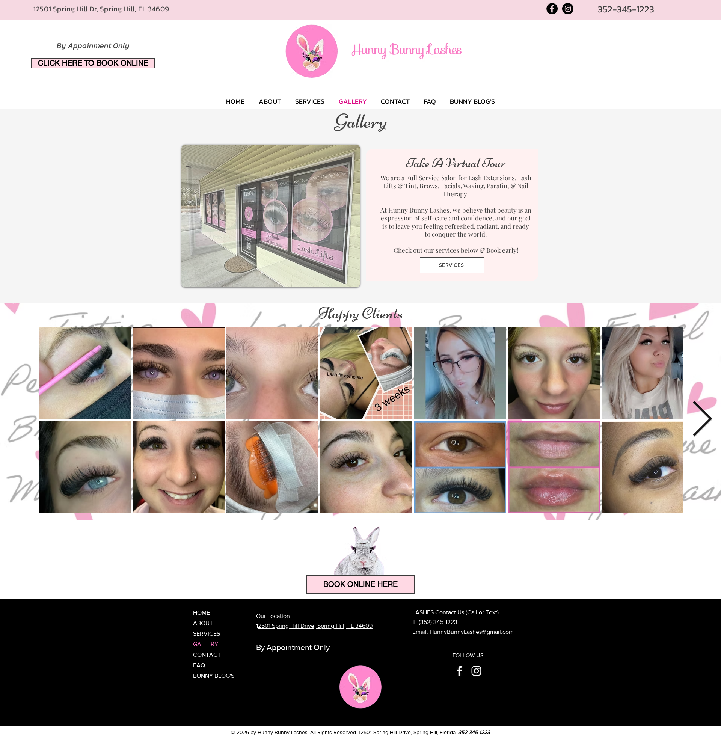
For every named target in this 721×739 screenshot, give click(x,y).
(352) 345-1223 (438, 622)
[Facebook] (552, 8)
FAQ (199, 665)
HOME (201, 612)
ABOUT (203, 623)
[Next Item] (702, 420)
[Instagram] (567, 8)
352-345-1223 (474, 732)
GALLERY (205, 644)
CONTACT (207, 655)
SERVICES (206, 633)
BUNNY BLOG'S (213, 676)
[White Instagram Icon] (476, 670)
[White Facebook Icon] (459, 670)
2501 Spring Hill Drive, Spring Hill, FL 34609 (315, 626)
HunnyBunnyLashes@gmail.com (472, 632)
